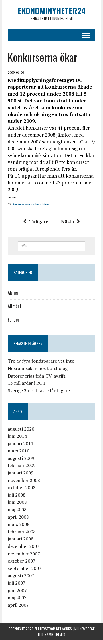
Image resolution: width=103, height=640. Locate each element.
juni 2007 (17, 590)
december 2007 (23, 546)
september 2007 (24, 568)
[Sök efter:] (52, 245)
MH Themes (57, 634)
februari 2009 (22, 465)
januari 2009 (20, 473)
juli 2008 (16, 495)
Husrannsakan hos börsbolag (38, 368)
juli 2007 (16, 583)
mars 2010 (18, 451)
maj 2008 (17, 509)
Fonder (13, 319)
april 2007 (18, 605)
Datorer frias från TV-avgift (37, 376)
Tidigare (38, 221)
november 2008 (24, 480)
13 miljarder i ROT (27, 383)
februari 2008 (22, 531)
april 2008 (18, 517)
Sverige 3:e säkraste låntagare (39, 390)
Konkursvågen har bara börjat (31, 204)
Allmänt (14, 306)
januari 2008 (20, 539)
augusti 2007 (21, 575)
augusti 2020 (21, 429)
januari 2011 (20, 443)
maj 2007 (17, 597)
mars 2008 (18, 524)
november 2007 (24, 553)
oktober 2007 (21, 561)
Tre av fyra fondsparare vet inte (41, 361)
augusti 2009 (21, 458)
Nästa (67, 221)
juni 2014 (17, 436)
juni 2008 (17, 502)
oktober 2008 (21, 487)
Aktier (13, 292)
